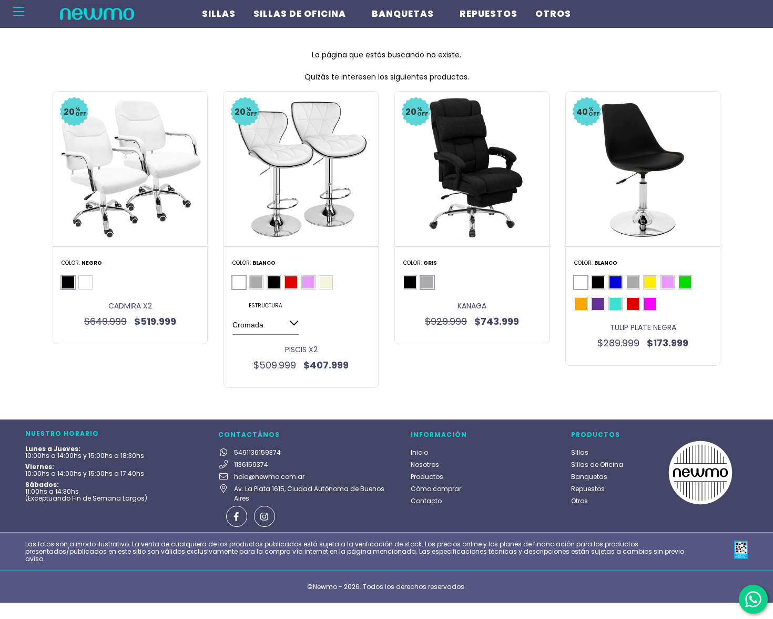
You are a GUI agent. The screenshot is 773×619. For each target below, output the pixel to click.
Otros (553, 13)
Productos (427, 476)
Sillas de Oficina (299, 13)
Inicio (419, 452)
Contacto (426, 500)
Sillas (219, 13)
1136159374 (251, 464)
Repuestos (488, 13)
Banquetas (403, 13)
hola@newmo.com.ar (269, 476)
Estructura (265, 306)
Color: (82, 263)
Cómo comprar (436, 488)
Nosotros (425, 464)
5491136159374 (257, 452)
